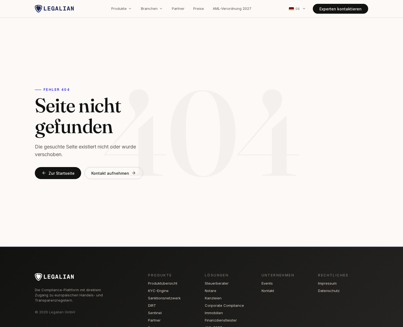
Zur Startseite (58, 173)
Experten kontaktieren (340, 9)
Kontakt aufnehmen (113, 173)
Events (267, 283)
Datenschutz (329, 290)
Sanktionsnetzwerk (164, 298)
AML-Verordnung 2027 (232, 8)
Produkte (121, 8)
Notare (210, 290)
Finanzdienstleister (221, 320)
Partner (178, 8)
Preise (198, 8)
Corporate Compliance (224, 305)
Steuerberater (217, 283)
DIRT (152, 305)
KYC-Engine (158, 290)
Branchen (152, 8)
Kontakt (268, 290)
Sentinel (155, 313)
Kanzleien (213, 298)
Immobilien (214, 313)
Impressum (327, 283)
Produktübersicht (162, 283)
